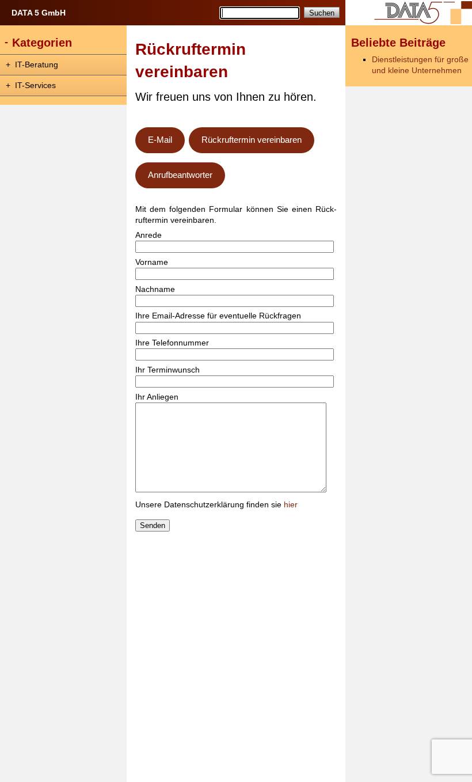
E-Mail (160, 140)
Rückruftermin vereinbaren (251, 140)
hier (291, 504)
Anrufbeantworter (180, 175)
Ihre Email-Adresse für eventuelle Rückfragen (218, 316)
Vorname (151, 262)
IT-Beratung (36, 64)
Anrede (148, 235)
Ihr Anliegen (156, 397)
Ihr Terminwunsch (167, 370)
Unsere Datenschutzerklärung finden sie (216, 504)
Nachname (155, 289)
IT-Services (35, 85)
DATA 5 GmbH (39, 13)
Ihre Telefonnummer (172, 343)
